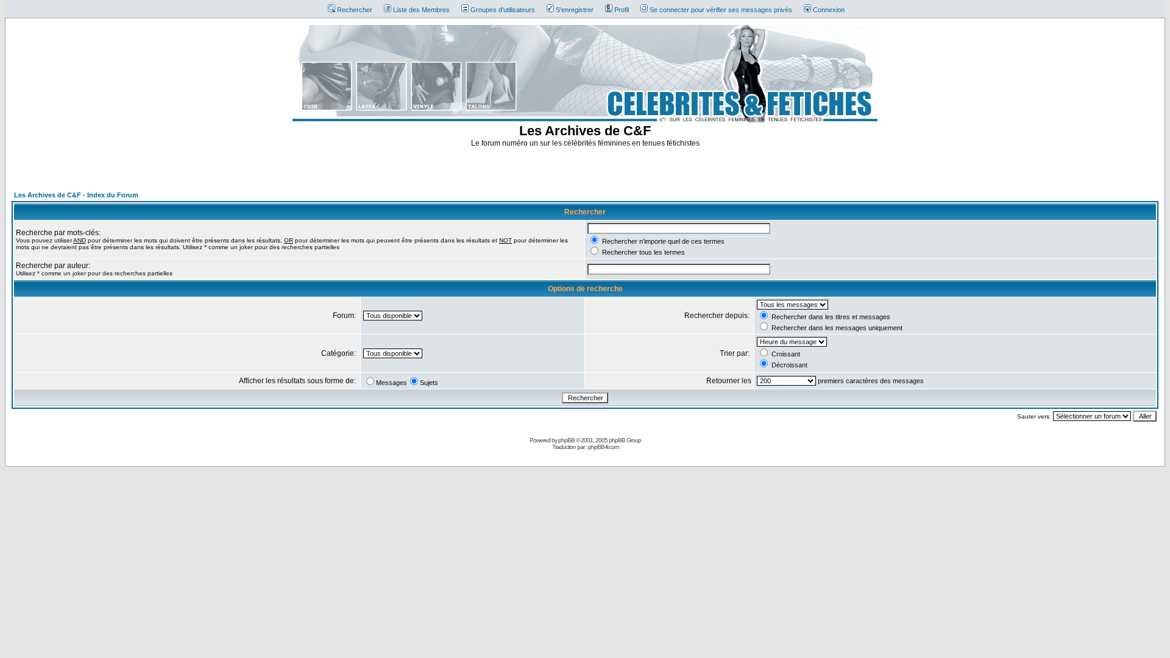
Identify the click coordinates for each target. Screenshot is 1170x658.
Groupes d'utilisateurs (502, 9)
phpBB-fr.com (603, 447)
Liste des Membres (421, 9)
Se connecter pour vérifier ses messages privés (721, 9)
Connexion (829, 9)
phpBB (566, 440)
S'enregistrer (575, 9)
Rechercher (354, 9)
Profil (621, 9)
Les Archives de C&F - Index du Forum (76, 195)
